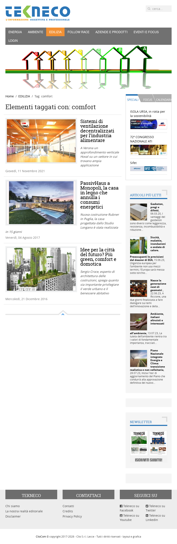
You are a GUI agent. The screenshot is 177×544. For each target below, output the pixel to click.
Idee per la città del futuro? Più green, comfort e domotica (98, 256)
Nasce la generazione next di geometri (158, 285)
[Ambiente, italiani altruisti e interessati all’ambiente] (138, 322)
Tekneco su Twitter (155, 508)
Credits (68, 511)
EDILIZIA (55, 32)
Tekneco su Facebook (129, 508)
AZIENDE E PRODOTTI (111, 32)
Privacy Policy (72, 516)
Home (9, 96)
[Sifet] (148, 168)
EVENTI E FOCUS (146, 32)
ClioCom (41, 536)
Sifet (133, 163)
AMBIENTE (35, 32)
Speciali (133, 100)
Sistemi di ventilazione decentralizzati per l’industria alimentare (97, 130)
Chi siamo (12, 506)
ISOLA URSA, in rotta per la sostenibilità (147, 113)
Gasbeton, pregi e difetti (156, 207)
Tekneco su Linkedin (155, 517)
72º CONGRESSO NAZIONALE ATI (142, 139)
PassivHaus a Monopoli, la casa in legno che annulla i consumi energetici (99, 195)
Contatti (68, 506)
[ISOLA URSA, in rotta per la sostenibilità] (148, 124)
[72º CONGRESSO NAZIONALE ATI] (148, 149)
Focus (147, 100)
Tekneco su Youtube (129, 517)
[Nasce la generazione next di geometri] (138, 288)
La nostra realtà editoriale (24, 511)
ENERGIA (15, 32)
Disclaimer (13, 516)
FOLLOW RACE (78, 32)
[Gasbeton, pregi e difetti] (138, 212)
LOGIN (13, 40)
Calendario (163, 100)
